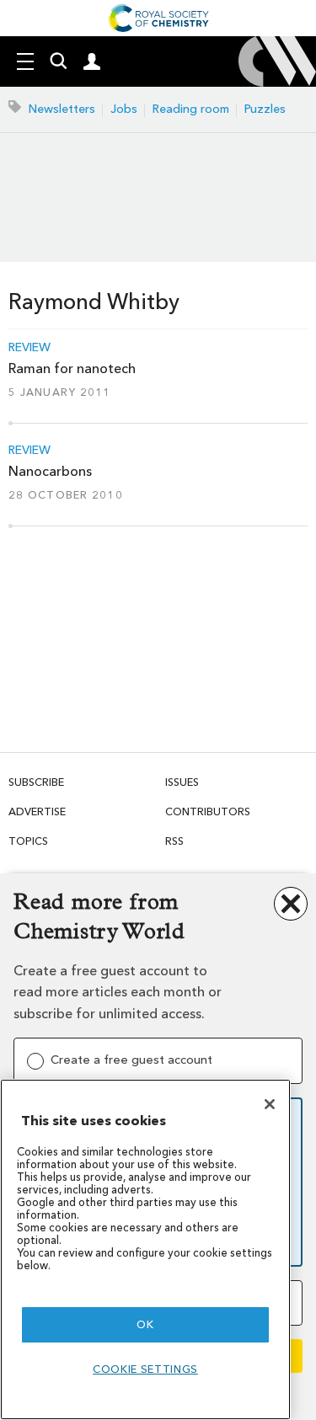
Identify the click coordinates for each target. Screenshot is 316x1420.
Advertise (37, 811)
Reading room (191, 109)
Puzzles (265, 109)
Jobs (123, 109)
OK (145, 1324)
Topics (28, 841)
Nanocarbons (50, 471)
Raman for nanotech (72, 368)
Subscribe (36, 782)
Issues (182, 782)
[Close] (269, 1104)
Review (29, 348)
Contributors (207, 811)
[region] (145, 1249)
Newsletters (62, 109)
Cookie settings (145, 1369)
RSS (174, 841)
